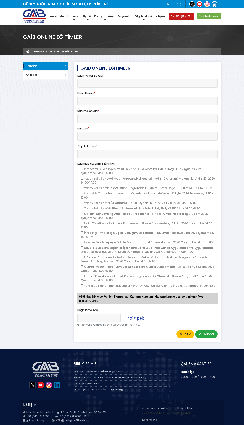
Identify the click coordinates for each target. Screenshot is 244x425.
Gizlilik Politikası (183, 408)
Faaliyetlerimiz (104, 16)
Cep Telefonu (87, 146)
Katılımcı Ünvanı (88, 111)
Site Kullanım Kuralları (155, 408)
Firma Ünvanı (86, 93)
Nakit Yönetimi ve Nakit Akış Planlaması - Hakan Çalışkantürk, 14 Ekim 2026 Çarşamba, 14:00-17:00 (147, 225)
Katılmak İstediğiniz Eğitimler (96, 163)
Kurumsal (73, 16)
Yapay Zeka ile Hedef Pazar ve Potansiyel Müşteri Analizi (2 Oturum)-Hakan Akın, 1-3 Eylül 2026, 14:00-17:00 (148, 181)
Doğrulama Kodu (88, 310)
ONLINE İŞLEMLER (180, 16)
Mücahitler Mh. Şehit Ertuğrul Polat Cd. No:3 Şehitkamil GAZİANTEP (66, 412)
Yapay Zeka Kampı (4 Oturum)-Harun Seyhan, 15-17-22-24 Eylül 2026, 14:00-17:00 (140, 203)
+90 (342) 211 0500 (37, 416)
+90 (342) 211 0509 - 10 (72, 416)
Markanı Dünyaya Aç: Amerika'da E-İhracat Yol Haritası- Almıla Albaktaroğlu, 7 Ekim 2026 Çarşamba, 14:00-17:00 (144, 216)
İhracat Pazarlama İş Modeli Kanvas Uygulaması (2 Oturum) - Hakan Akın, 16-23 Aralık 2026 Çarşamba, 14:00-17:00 (146, 278)
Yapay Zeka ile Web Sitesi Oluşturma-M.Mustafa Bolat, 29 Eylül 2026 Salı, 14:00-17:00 (142, 208)
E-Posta (83, 128)
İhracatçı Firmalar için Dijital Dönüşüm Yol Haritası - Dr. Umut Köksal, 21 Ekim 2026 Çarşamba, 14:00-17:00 (147, 235)
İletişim (160, 16)
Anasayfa (57, 16)
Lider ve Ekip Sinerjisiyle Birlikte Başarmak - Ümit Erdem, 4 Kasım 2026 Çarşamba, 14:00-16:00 (148, 242)
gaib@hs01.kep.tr (74, 420)
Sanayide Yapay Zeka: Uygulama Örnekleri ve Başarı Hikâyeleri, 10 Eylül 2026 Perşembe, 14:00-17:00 (147, 195)
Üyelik (87, 16)
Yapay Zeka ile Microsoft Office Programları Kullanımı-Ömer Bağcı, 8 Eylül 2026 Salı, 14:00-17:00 (149, 188)
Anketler (31, 75)
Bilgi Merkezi (143, 16)
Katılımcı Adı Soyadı (90, 75)
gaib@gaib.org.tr (35, 420)
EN (167, 4)
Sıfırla (186, 334)
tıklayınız (91, 300)
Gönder (208, 334)
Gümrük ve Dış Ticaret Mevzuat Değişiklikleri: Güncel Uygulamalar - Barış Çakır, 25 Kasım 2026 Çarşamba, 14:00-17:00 (147, 269)
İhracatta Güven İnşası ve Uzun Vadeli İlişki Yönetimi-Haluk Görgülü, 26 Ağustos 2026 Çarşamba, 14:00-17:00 (142, 171)
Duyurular (125, 16)
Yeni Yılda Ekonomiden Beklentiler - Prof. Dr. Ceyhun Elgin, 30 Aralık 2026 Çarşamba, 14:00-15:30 (149, 286)
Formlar (39, 51)
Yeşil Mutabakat (209, 16)
